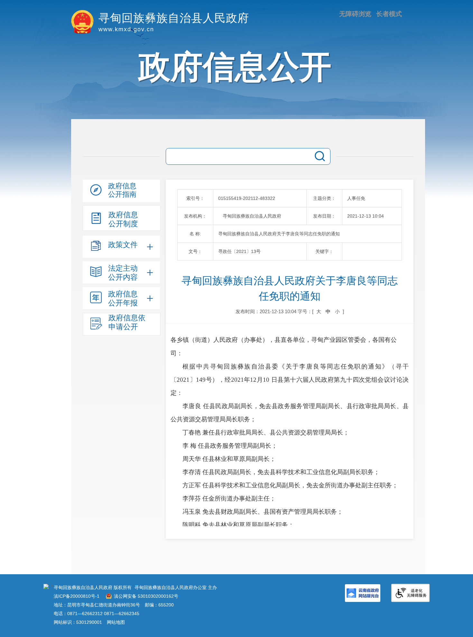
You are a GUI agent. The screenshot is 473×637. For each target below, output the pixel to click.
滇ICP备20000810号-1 (76, 596)
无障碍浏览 (355, 13)
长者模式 (389, 13)
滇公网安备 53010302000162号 (146, 596)
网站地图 (116, 622)
